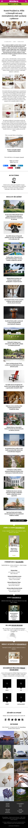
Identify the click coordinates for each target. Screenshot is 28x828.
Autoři (20, 805)
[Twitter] (12, 719)
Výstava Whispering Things (14, 582)
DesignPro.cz (21, 644)
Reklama (8, 805)
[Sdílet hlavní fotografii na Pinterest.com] (10, 168)
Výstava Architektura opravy (14, 576)
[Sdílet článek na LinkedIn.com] (20, 165)
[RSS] (22, 719)
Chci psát (8, 806)
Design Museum (17, 625)
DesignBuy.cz (20, 528)
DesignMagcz (23, 727)
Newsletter (7, 812)
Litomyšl (22, 157)
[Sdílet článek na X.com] (13, 165)
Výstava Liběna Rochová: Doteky (14, 588)
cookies (5, 823)
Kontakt (8, 803)
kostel (17, 157)
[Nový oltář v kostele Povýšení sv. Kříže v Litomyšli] (14, 29)
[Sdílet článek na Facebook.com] (5, 165)
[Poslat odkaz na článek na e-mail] (17, 168)
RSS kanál (8, 809)
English (20, 812)
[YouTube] (19, 719)
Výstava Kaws (14, 570)
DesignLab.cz (16, 825)
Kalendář (8, 811)
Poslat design (20, 811)
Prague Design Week (17, 669)
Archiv (20, 806)
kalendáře (19, 562)
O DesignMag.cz (20, 803)
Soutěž (20, 809)
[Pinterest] (15, 719)
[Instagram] (9, 719)
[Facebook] (5, 719)
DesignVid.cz (16, 597)
